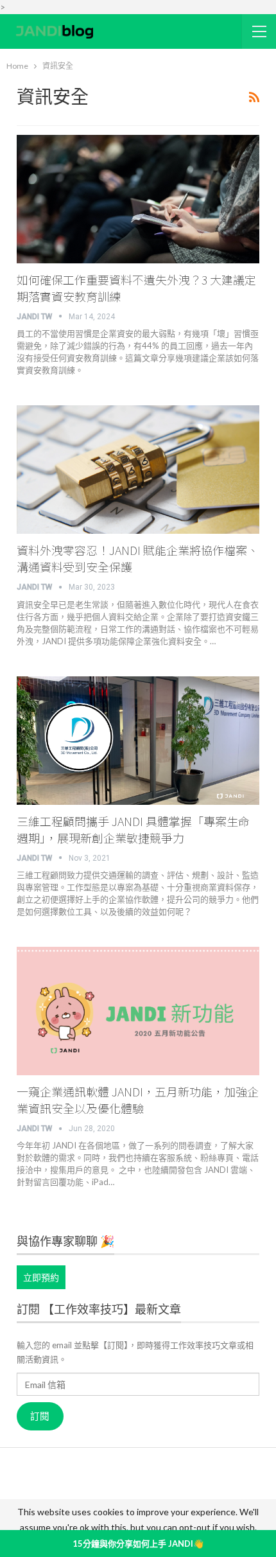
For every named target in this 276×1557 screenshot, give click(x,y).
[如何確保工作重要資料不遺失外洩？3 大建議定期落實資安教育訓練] (138, 199)
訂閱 (39, 1416)
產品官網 (111, 1477)
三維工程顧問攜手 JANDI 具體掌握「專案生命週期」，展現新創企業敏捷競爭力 (133, 829)
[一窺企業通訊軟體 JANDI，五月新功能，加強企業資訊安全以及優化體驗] (138, 1011)
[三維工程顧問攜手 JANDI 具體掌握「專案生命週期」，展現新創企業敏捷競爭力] (138, 740)
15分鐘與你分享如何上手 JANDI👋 (138, 1543)
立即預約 (41, 1277)
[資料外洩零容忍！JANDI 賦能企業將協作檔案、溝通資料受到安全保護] (138, 469)
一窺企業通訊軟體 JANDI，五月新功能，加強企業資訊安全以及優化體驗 (138, 1099)
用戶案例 (158, 1477)
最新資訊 (68, 1495)
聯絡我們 (209, 1495)
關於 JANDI (59, 1477)
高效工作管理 (214, 1477)
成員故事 (115, 1495)
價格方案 (162, 1495)
